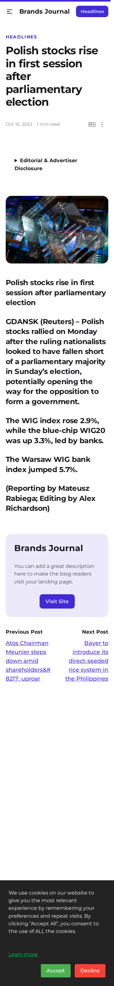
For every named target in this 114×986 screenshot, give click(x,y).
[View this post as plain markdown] (92, 124)
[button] (9, 11)
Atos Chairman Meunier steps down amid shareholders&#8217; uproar (28, 661)
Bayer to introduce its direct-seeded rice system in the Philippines (86, 661)
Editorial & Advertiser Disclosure (46, 164)
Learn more (23, 954)
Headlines (92, 11)
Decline (90, 971)
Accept (56, 971)
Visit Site (57, 601)
